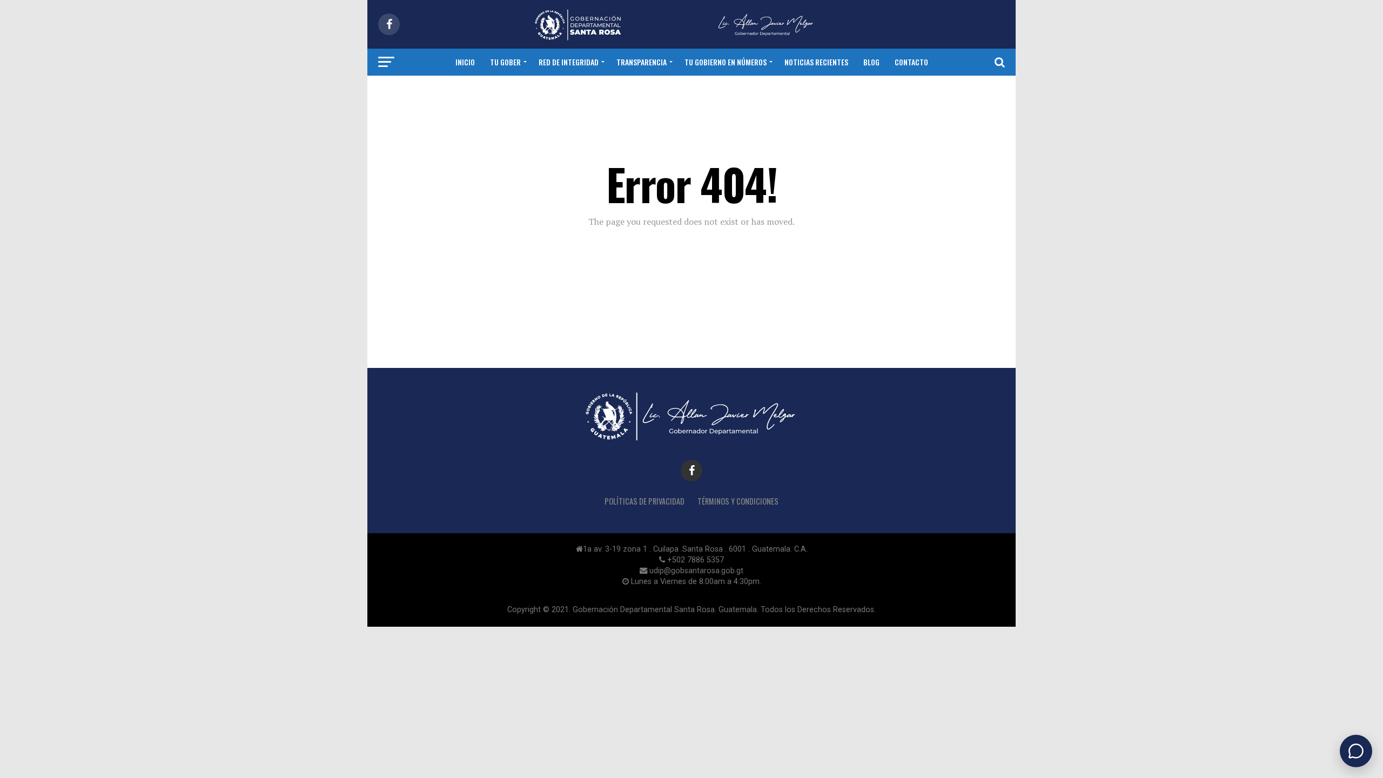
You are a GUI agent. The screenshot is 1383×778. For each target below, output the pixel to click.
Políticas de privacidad (644, 501)
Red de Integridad (569, 62)
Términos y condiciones (737, 501)
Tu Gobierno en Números (725, 62)
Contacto (911, 62)
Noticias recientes (816, 62)
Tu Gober (505, 62)
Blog (871, 62)
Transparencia (641, 62)
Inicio (465, 62)
